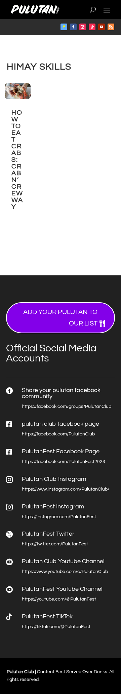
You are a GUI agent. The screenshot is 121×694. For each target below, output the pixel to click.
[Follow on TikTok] (92, 27)
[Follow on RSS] (111, 27)
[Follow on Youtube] (101, 27)
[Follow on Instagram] (82, 27)
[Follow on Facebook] (64, 27)
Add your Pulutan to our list (60, 318)
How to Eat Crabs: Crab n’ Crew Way (17, 159)
